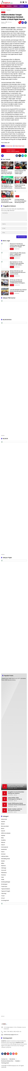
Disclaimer (12, 1059)
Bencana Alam (5, 826)
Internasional (4, 847)
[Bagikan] (25, 22)
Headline (3, 840)
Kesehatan (4, 849)
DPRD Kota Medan (5, 833)
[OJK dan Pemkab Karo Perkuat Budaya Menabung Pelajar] (21, 194)
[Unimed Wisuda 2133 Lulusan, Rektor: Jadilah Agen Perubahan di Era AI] (21, 165)
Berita (2, 828)
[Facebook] (17, 155)
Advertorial (4, 819)
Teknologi (3, 893)
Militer (2, 863)
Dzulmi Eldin (10, 146)
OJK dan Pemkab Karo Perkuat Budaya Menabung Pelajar (20, 201)
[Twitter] (19, 155)
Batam (3, 824)
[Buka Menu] (23, 2)
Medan (3, 861)
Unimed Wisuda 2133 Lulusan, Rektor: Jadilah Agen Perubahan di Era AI (20, 172)
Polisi (2, 877)
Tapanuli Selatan (5, 889)
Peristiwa (3, 875)
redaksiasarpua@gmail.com (11, 1034)
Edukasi (3, 12)
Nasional (3, 865)
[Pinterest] (8, 1054)
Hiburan (3, 842)
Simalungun (4, 884)
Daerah (3, 167)
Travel (2, 896)
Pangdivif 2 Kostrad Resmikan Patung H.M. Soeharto (16, 792)
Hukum (3, 845)
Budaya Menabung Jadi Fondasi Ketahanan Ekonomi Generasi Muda (20, 186)
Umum (3, 898)
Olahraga (3, 868)
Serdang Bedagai (5, 882)
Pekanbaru (4, 872)
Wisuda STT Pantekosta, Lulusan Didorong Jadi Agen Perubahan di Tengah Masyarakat (7, 172)
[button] (21, 2)
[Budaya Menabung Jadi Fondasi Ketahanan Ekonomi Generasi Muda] (21, 180)
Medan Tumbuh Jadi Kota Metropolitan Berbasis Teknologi (15, 809)
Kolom (2, 851)
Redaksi (3, 22)
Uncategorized (5, 900)
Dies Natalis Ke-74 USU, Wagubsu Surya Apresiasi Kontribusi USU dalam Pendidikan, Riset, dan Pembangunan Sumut (7, 186)
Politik (2, 879)
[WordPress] (10, 1054)
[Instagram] (13, 1054)
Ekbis (2, 838)
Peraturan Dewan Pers (7, 1061)
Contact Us (4, 1059)
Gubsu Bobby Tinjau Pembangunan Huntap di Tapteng (15, 798)
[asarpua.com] (7, 2)
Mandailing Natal (5, 858)
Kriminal (3, 854)
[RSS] (16, 1054)
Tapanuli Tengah (5, 891)
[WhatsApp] (25, 155)
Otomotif (3, 870)
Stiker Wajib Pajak (20, 146)
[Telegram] (22, 155)
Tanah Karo (4, 886)
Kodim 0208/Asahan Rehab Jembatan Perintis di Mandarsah (17, 804)
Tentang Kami (5, 1063)
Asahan (3, 821)
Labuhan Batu (4, 856)
